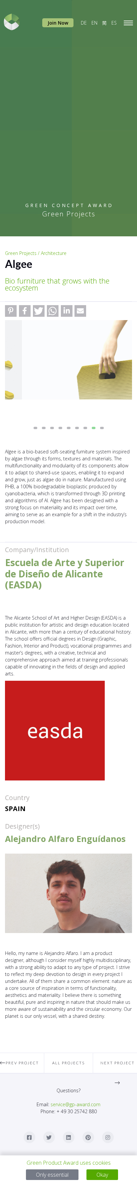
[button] (11, 311)
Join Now (58, 23)
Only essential (52, 1174)
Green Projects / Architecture (36, 253)
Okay (102, 1174)
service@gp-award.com (75, 1104)
